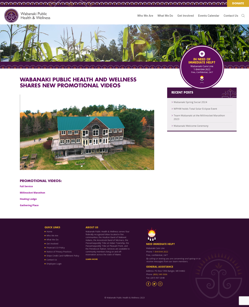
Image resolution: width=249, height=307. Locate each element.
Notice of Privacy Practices (59, 251)
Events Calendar (208, 15)
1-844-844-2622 (202, 69)
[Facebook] (148, 284)
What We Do (165, 15)
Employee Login (54, 263)
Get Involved (185, 15)
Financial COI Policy (56, 247)
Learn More (92, 259)
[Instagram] (160, 284)
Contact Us (231, 15)
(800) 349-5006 (160, 274)
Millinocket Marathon (32, 192)
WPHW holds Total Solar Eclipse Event (195, 108)
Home (49, 231)
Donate (238, 3)
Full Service (26, 186)
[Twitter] (154, 284)
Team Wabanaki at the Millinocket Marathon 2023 (199, 117)
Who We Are (145, 15)
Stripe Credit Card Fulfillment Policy (63, 255)
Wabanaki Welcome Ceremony (191, 125)
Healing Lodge (28, 199)
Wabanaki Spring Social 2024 (190, 102)
